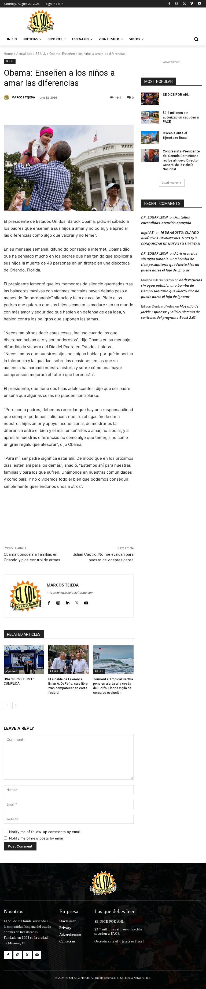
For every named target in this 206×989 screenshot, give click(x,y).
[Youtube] (199, 4)
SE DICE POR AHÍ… (176, 95)
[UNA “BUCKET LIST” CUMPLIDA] (24, 659)
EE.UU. (41, 53)
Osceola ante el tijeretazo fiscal (119, 941)
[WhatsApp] (102, 111)
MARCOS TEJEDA (23, 97)
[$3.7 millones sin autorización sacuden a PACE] (150, 117)
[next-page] (15, 705)
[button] (196, 39)
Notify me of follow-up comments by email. (45, 832)
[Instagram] (177, 4)
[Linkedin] (77, 111)
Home (8, 53)
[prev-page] (7, 705)
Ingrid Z (147, 232)
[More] (115, 111)
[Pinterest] (65, 111)
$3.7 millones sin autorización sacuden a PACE (181, 117)
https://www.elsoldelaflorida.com (70, 593)
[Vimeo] (192, 4)
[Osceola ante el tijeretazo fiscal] (150, 137)
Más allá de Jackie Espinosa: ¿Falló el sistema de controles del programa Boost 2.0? (170, 312)
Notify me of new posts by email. (37, 838)
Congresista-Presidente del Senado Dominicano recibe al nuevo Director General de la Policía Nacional (181, 160)
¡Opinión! (11, 671)
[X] (184, 4)
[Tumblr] (90, 111)
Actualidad (24, 53)
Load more (170, 182)
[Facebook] (169, 4)
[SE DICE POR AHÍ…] (150, 99)
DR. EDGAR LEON (154, 217)
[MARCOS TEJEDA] (7, 97)
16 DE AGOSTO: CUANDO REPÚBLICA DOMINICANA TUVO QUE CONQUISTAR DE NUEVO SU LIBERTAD (170, 238)
